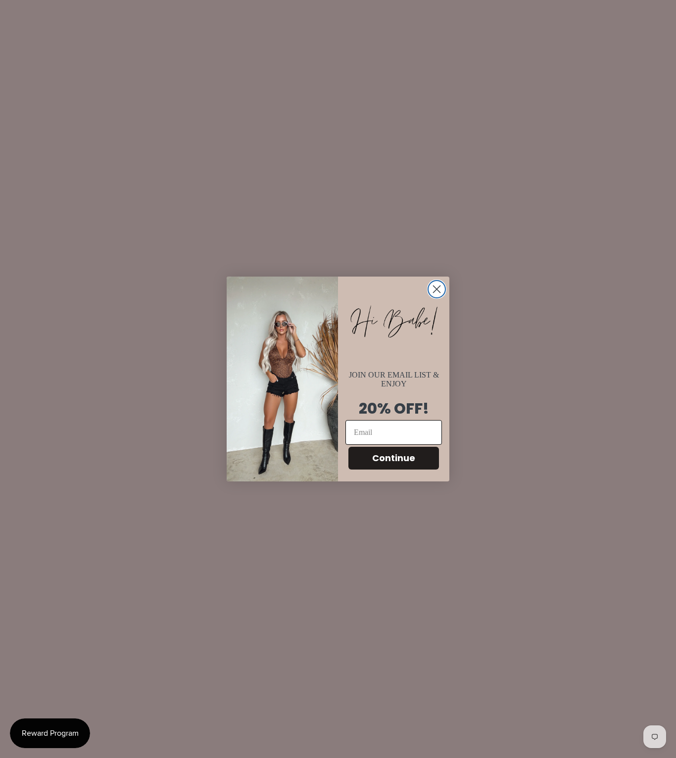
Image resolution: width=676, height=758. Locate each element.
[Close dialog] (436, 289)
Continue (393, 458)
